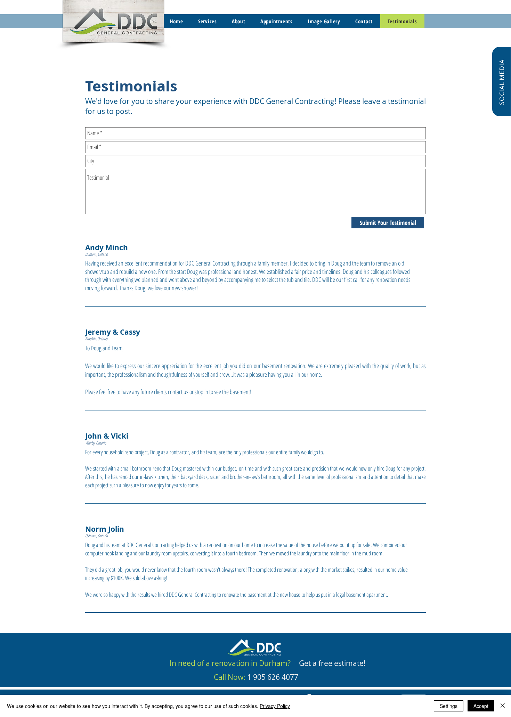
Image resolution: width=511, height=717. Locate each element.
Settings (448, 705)
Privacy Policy (275, 705)
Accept (480, 705)
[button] (501, 81)
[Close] (502, 705)
